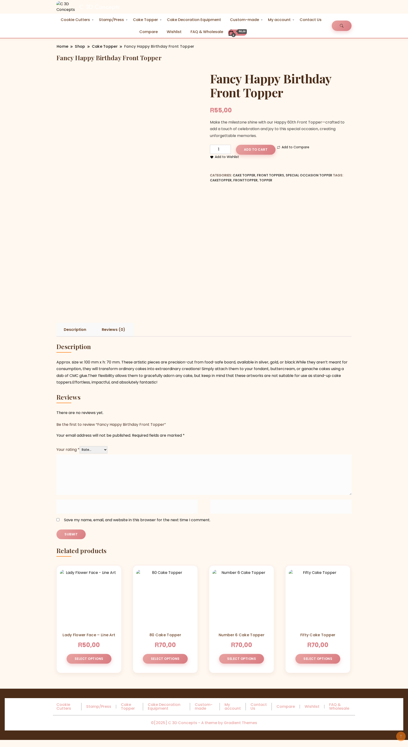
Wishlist (174, 31)
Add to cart (256, 149)
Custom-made (244, 19)
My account (279, 19)
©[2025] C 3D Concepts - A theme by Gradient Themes (204, 723)
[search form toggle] (342, 26)
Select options (89, 659)
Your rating (68, 449)
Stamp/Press (111, 19)
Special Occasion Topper (309, 175)
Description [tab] (75, 329)
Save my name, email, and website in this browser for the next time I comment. (137, 520)
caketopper (221, 180)
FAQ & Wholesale (207, 31)
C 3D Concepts (99, 6)
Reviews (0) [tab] (113, 329)
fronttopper (245, 180)
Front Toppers (270, 175)
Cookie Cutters (75, 19)
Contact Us (311, 19)
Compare (148, 31)
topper (265, 180)
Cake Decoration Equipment (194, 19)
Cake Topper (145, 19)
